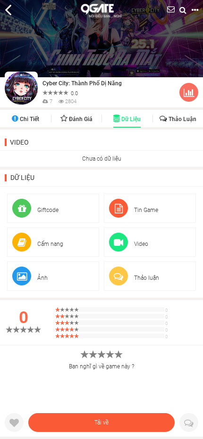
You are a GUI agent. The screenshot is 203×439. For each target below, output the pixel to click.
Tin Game (145, 210)
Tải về (101, 422)
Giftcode (47, 210)
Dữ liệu (130, 119)
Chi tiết (28, 119)
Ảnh (42, 278)
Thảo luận (181, 119)
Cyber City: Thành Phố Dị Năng (82, 83)
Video (19, 142)
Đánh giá (80, 119)
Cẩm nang (49, 244)
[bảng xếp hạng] (188, 94)
